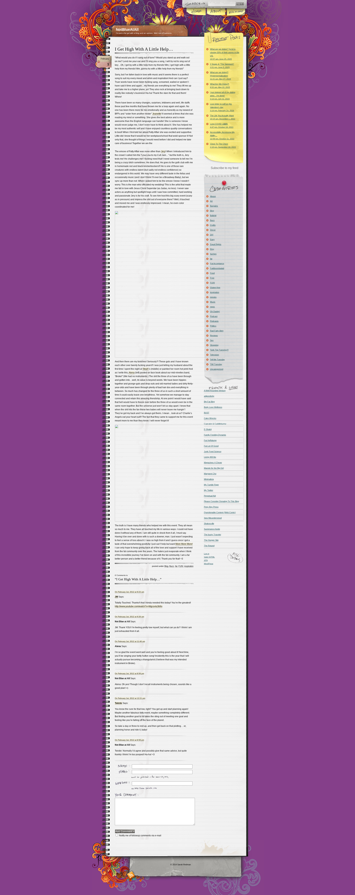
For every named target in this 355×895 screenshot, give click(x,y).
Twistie (118, 703)
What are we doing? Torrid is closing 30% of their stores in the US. (224, 54)
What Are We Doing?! (220, 85)
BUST (206, 413)
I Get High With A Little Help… (144, 49)
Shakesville (209, 523)
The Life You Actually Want (222, 117)
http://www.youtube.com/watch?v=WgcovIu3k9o (138, 606)
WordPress (208, 564)
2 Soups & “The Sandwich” (222, 65)
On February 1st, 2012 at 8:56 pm (129, 673)
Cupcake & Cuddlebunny (215, 424)
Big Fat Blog (209, 402)
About (216, 12)
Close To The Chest (223, 145)
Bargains (214, 206)
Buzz (171, 566)
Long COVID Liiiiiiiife (221, 125)
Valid (209, 557)
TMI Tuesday (216, 364)
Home (196, 12)
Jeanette (156, 113)
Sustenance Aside (212, 529)
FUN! (180, 566)
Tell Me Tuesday (217, 359)
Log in (206, 554)
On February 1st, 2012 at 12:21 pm (130, 698)
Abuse (213, 196)
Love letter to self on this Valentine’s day (222, 107)
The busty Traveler (212, 534)
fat (176, 566)
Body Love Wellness (213, 407)
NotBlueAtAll (127, 30)
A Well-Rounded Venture (215, 390)
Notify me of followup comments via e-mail (140, 835)
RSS (131, 875)
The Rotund (209, 546)
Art (211, 201)
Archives (236, 12)
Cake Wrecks (210, 418)
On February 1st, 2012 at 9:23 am (129, 592)
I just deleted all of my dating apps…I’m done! (222, 95)
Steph (145, 369)
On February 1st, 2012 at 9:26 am (129, 617)
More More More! (184, 544)
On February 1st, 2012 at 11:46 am (130, 641)
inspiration (188, 566)
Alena (132, 372)
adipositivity (209, 396)
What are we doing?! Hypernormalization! (220, 75)
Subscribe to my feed (224, 168)
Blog (166, 566)
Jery (163, 151)
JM (116, 596)
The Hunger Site (211, 540)
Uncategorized (216, 369)
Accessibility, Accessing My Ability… (222, 135)
